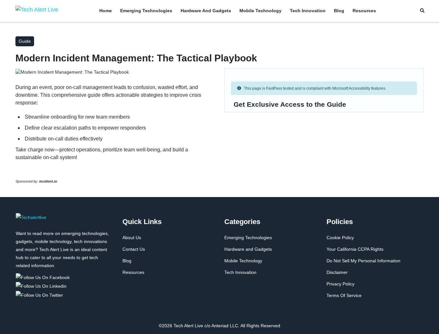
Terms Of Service (344, 295)
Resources (364, 10)
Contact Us (133, 249)
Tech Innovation (308, 10)
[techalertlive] (31, 220)
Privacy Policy (340, 283)
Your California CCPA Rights (355, 249)
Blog (339, 10)
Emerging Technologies (146, 10)
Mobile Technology (260, 10)
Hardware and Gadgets (206, 10)
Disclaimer (337, 272)
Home (105, 10)
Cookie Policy (340, 237)
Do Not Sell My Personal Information (363, 260)
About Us (131, 237)
